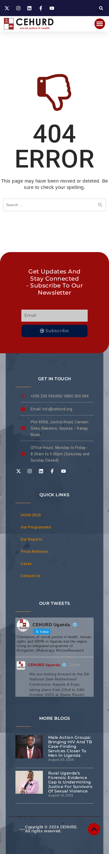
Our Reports (31, 539)
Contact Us (30, 576)
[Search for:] (54, 204)
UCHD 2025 (31, 515)
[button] (101, 8)
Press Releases (34, 551)
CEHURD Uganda (44, 665)
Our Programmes (36, 527)
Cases (26, 563)
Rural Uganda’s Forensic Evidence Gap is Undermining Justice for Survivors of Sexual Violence (70, 782)
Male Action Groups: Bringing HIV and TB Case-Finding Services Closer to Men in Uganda (70, 746)
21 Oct (75, 665)
